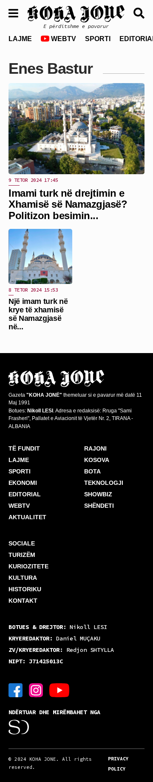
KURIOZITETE (28, 566)
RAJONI (95, 448)
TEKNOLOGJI (103, 482)
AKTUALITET (27, 517)
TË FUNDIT (24, 448)
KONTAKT (22, 600)
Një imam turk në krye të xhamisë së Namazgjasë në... (38, 314)
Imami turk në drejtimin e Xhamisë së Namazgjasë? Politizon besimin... (67, 204)
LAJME (20, 38)
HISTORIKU (24, 589)
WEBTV (62, 38)
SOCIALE (21, 543)
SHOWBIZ (98, 494)
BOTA (92, 471)
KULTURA (22, 577)
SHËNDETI (99, 505)
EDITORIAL (24, 494)
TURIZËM (21, 554)
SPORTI (97, 38)
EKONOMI (22, 482)
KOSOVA (96, 459)
